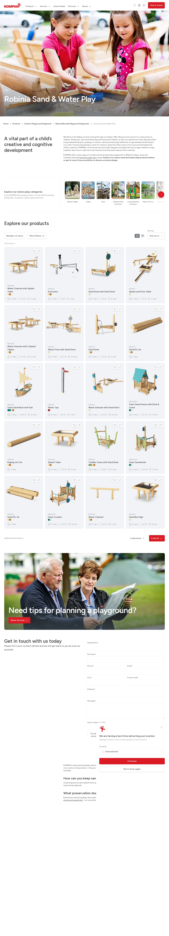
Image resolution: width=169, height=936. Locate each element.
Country (103, 746)
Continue (132, 761)
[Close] (161, 727)
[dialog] (84, 468)
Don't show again (132, 769)
